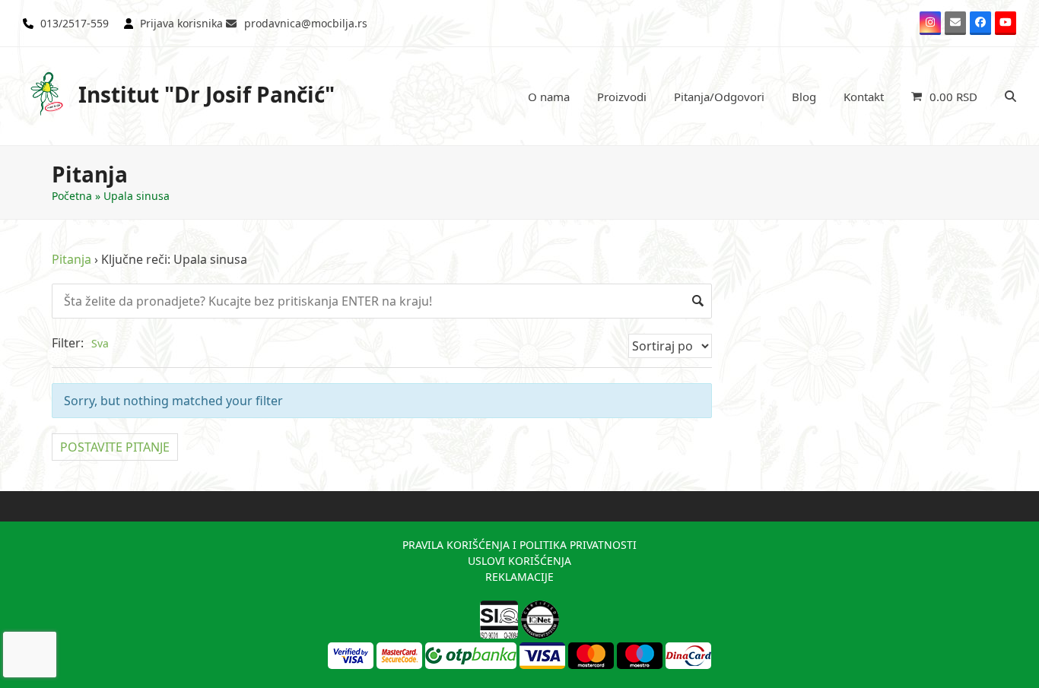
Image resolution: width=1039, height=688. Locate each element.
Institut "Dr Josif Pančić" (206, 94)
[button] (944, 97)
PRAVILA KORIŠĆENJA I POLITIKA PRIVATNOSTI (519, 544)
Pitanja (71, 259)
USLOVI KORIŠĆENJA (519, 560)
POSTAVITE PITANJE (115, 447)
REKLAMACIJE (519, 576)
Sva (100, 343)
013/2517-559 (74, 23)
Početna (72, 196)
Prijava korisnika (181, 23)
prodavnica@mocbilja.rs (305, 23)
